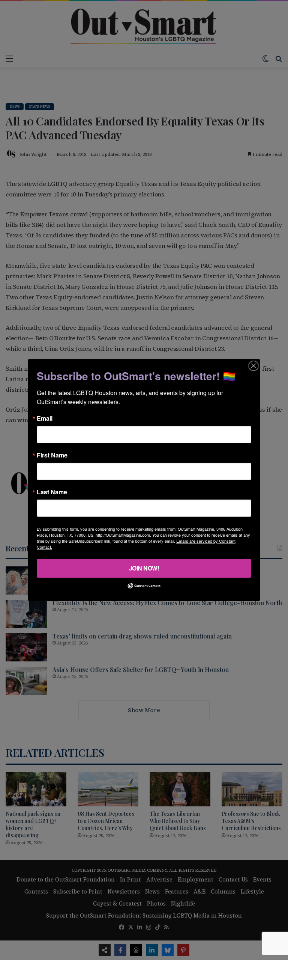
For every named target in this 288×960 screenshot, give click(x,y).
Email (44, 418)
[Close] (253, 365)
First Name (52, 455)
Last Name (52, 492)
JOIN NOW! (144, 568)
